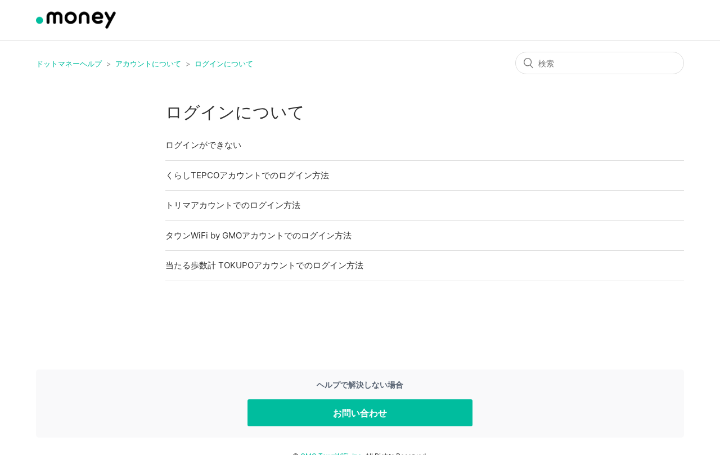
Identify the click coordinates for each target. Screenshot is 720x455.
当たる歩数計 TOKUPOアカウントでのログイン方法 (264, 265)
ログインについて (224, 63)
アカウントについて (148, 63)
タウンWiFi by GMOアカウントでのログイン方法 (258, 235)
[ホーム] (77, 25)
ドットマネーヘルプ (69, 63)
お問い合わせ (360, 412)
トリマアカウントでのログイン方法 (232, 205)
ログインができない (203, 144)
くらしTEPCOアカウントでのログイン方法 (247, 175)
